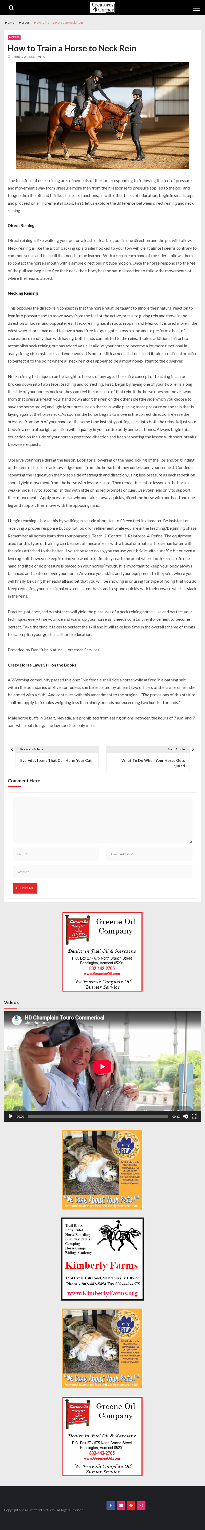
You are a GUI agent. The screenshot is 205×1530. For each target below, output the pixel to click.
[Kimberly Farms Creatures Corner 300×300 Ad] (102, 1259)
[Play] (11, 1116)
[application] (102, 1066)
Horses (14, 37)
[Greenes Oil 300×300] (102, 952)
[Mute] (185, 1116)
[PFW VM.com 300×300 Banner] (102, 1170)
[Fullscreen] (194, 1116)
